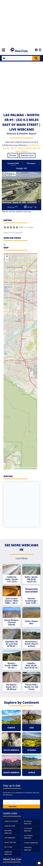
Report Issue (28, 155)
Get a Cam (8, 847)
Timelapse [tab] (31, 163)
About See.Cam (10, 842)
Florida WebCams (31, 843)
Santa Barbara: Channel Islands (11, 622)
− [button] (7, 259)
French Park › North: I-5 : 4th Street (31, 687)
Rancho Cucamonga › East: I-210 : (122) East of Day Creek (31, 600)
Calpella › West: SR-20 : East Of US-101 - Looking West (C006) (31, 665)
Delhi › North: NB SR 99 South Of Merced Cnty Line (31, 579)
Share (13, 155)
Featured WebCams (8, 831)
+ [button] (7, 256)
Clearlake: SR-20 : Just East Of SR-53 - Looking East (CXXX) (11, 644)
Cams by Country (11, 821)
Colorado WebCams (28, 829)
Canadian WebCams (28, 848)
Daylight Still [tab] (21, 168)
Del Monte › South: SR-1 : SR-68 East (12, 687)
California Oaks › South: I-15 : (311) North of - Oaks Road (11, 579)
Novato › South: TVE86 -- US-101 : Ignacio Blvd (12, 665)
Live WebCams (9, 838)
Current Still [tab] (13, 163)
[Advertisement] (21, 22)
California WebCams (28, 836)
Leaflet (16, 468)
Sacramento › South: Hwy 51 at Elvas (31, 644)
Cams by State (9, 826)
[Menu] (3, 50)
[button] (35, 207)
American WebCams (8, 853)
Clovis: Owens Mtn (31, 622)
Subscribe (12, 806)
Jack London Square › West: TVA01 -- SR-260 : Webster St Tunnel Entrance (12, 600)
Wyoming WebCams (27, 822)
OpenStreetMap (24, 468)
